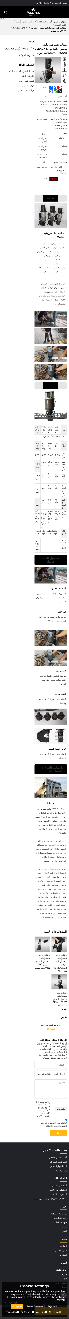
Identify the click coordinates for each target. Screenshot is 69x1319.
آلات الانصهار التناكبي (58, 1157)
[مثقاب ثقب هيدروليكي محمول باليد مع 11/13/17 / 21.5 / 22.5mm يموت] (59, 981)
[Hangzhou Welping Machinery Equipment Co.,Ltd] (34, 12)
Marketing (12, 1312)
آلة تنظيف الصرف (59, 1185)
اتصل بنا (63, 1255)
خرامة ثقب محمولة (25, 85)
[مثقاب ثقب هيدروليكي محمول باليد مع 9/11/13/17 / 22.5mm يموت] (42, 944)
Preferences (26, 1312)
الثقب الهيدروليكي (26, 80)
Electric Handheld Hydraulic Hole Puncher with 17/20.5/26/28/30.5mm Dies (56, 107)
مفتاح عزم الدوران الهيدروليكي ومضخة (50, 1198)
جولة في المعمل (59, 1218)
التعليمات (63, 1246)
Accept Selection (35, 1306)
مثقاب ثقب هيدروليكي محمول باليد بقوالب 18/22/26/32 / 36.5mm (60, 963)
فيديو (64, 1278)
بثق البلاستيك (61, 1170)
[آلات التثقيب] (53, 179)
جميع (56, 21)
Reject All (52, 1306)
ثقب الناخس (28, 71)
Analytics (40, 1312)
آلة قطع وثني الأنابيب (58, 1190)
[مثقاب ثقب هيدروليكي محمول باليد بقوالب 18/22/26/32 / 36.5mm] (59, 944)
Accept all (17, 1306)
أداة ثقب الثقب (27, 76)
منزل (63, 21)
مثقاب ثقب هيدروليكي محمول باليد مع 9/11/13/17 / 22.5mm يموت (42, 961)
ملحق (59, 1109)
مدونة (64, 1274)
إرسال (58, 1133)
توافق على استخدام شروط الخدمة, (54, 1124)
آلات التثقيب (60, 24)
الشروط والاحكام (53, 1126)
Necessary (54, 1312)
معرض (64, 1227)
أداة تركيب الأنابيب (59, 1194)
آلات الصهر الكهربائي (58, 1162)
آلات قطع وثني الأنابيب (25, 21)
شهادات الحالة (60, 1222)
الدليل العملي (61, 1250)
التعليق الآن (51, 1029)
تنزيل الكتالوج (61, 1270)
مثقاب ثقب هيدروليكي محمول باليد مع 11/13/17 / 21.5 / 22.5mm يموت (60, 1000)
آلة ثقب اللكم (15, 71)
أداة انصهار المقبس (58, 1166)
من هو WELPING (59, 1214)
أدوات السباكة (45, 21)
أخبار (65, 1231)
